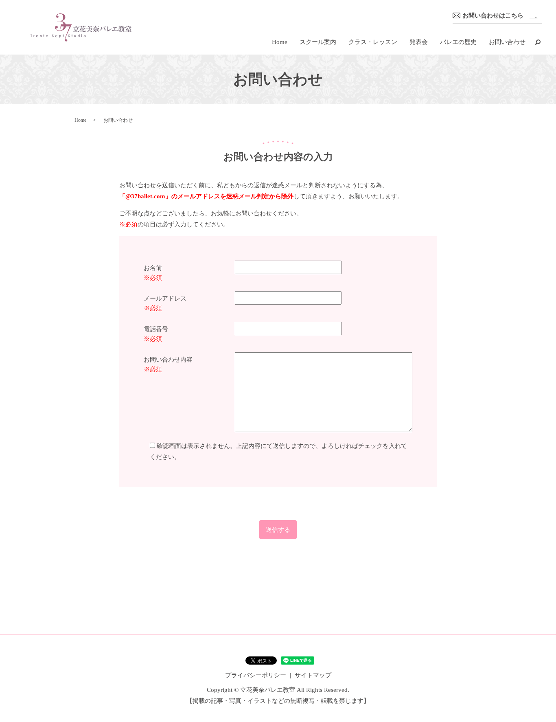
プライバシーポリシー (255, 675)
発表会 (418, 42)
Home (279, 42)
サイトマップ (313, 675)
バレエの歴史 (458, 42)
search (538, 42)
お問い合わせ (507, 42)
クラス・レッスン (372, 42)
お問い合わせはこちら (492, 15)
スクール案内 (318, 42)
